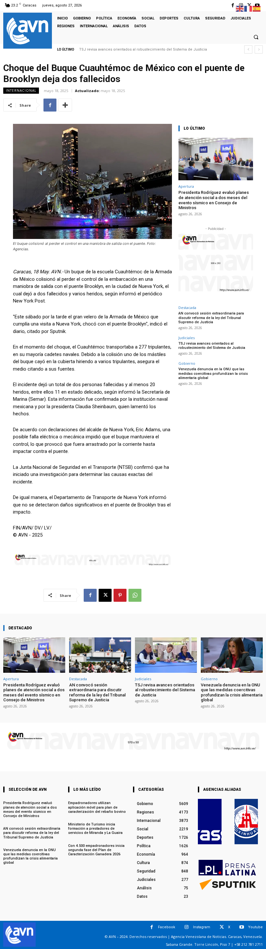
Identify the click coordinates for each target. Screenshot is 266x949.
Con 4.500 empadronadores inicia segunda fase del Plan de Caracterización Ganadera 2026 (96, 850)
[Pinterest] (120, 595)
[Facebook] (233, 5)
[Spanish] (257, 8)
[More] (65, 105)
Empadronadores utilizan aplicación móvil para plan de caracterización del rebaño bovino (97, 807)
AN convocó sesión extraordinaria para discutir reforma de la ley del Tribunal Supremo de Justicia (211, 317)
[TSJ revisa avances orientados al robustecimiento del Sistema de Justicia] (166, 655)
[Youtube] (242, 927)
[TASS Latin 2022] (210, 821)
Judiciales (186, 337)
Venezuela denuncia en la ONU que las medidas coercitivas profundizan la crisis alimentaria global (213, 373)
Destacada (187, 307)
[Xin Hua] (246, 821)
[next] (259, 49)
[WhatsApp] (134, 595)
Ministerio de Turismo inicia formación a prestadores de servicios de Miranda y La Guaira (95, 828)
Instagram (201, 927)
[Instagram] (186, 927)
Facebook (166, 927)
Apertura (186, 186)
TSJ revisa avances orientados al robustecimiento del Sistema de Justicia (143, 49)
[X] (105, 595)
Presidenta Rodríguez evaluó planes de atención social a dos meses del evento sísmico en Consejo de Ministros (213, 200)
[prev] (248, 49)
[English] (240, 8)
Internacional (21, 90)
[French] (248, 8)
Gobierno (186, 363)
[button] (256, 37)
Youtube (255, 927)
